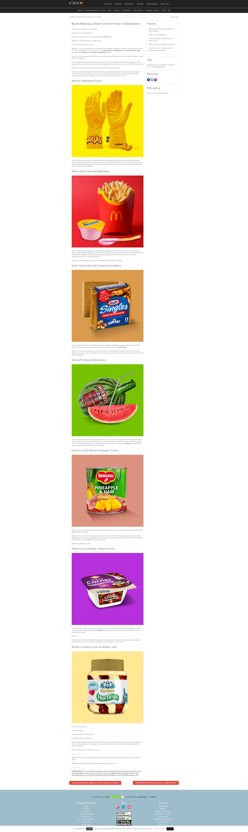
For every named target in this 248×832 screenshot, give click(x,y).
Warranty (163, 809)
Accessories (108, 4)
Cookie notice (86, 822)
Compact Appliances (91, 10)
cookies (89, 829)
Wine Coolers (138, 10)
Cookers (79, 10)
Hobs (109, 10)
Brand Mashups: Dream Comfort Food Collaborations (89, 17)
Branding (154, 65)
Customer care (163, 822)
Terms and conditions (86, 814)
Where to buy (165, 4)
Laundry (156, 10)
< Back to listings (174, 17)
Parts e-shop (163, 824)
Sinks (163, 10)
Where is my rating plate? (157, 35)
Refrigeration (127, 10)
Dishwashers (149, 10)
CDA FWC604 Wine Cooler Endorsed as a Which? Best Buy (155, 783)
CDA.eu (81, 773)
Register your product (163, 811)
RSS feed (164, 93)
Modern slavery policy (86, 819)
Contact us (86, 824)
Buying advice (163, 817)
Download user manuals (163, 814)
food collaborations (158, 67)
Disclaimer (86, 811)
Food (148, 67)
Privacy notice (86, 817)
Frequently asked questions (163, 819)
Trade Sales (140, 4)
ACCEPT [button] (170, 829)
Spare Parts (118, 4)
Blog (86, 806)
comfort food (162, 65)
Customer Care (129, 4)
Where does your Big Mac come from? (161, 44)
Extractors (117, 10)
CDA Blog (72, 17)
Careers (86, 809)
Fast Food (171, 65)
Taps (169, 10)
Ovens (103, 10)
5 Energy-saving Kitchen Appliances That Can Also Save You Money (95, 783)
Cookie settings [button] (159, 829)
